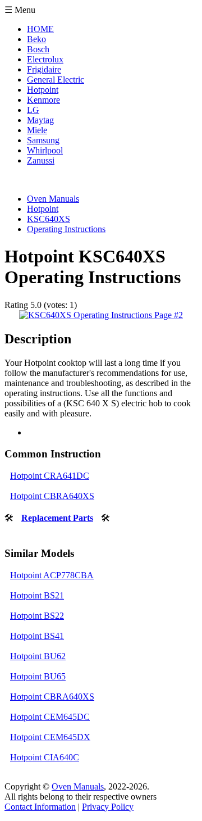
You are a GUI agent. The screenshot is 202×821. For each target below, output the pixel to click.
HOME (40, 29)
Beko (36, 39)
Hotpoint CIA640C (44, 757)
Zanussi (40, 160)
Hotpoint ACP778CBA (52, 575)
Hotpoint (42, 89)
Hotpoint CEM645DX (50, 737)
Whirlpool (45, 150)
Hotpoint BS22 (37, 615)
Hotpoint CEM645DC (50, 717)
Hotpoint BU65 (38, 676)
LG (33, 110)
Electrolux (45, 59)
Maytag (40, 120)
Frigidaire (44, 69)
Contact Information (40, 806)
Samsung (43, 140)
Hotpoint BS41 (37, 636)
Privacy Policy (108, 806)
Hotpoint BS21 (37, 595)
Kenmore (43, 100)
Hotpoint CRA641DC (49, 475)
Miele (37, 130)
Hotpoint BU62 (38, 656)
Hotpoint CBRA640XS (52, 496)
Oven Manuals (78, 786)
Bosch (38, 49)
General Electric (55, 79)
